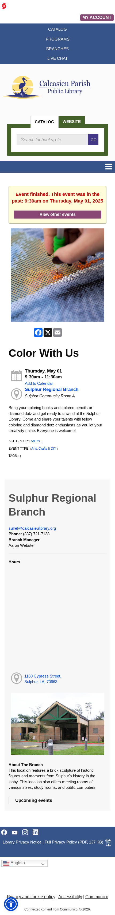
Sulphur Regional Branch (51, 389)
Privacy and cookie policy (31, 896)
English (17, 863)
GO (94, 140)
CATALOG (44, 122)
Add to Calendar (39, 383)
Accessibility (70, 896)
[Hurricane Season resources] (4, 5)
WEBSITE (72, 121)
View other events (58, 214)
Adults (35, 441)
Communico (96, 896)
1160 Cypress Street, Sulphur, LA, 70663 (42, 679)
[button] (108, 167)
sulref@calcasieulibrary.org (32, 528)
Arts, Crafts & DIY (43, 448)
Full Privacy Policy (61, 842)
